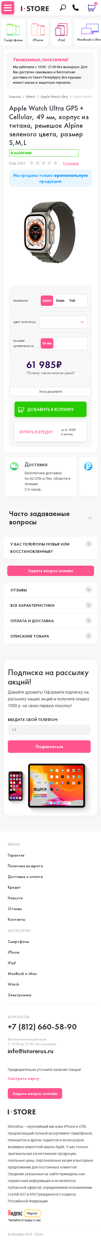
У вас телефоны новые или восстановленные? (39, 547)
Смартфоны (18, 941)
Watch (30, 96)
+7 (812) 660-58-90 (42, 1027)
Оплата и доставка (32, 620)
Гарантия (16, 855)
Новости (15, 898)
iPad (12, 963)
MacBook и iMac (22, 973)
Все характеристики (32, 605)
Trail (72, 300)
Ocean (60, 300)
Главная (15, 96)
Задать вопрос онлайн (50, 570)
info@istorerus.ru (31, 1051)
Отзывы (18, 590)
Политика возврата (25, 866)
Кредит (14, 887)
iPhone (13, 952)
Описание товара (29, 636)
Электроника (19, 995)
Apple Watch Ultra (54, 96)
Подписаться (49, 746)
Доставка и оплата (25, 876)
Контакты (16, 919)
